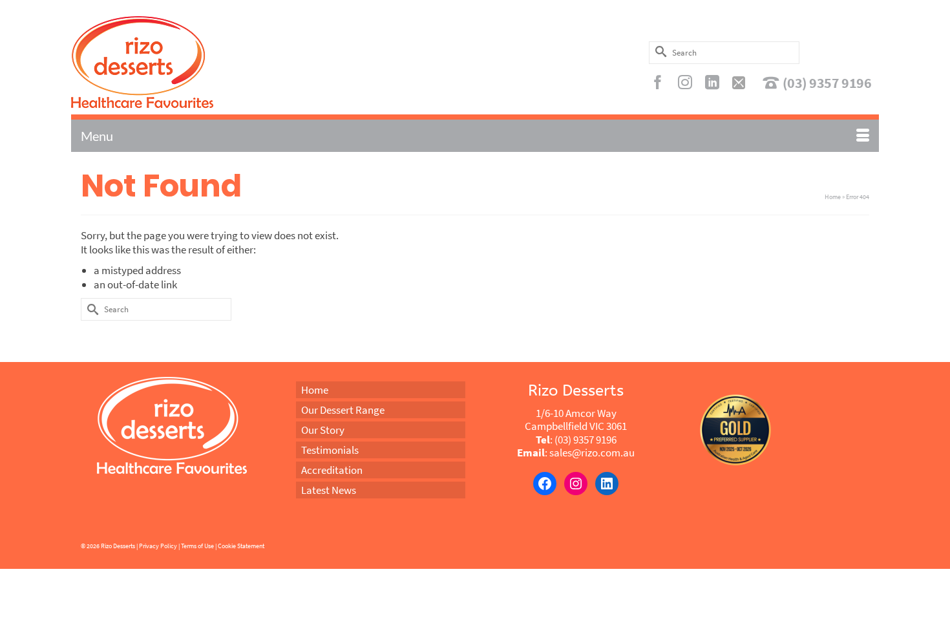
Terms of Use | (198, 546)
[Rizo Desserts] (199, 62)
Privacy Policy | (159, 546)
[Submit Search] (658, 51)
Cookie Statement (241, 546)
